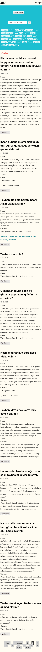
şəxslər (36, 42)
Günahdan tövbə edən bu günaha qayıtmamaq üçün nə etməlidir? (18, 294)
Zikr (3, 2)
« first (7, 643)
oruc (30, 36)
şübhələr (17, 39)
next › (19, 648)
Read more (5, 132)
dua (21, 33)
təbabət (10, 45)
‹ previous (18, 643)
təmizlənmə (7, 33)
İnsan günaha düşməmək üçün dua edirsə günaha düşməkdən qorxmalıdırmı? (19, 145)
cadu (4, 42)
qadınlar (29, 30)
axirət (24, 42)
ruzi (14, 42)
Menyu (38, 2)
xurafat (18, 36)
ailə (16, 30)
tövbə (29, 39)
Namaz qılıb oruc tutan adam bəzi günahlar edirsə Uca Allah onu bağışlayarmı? (19, 527)
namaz (5, 30)
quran (4, 39)
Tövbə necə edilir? (11, 254)
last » (28, 648)
